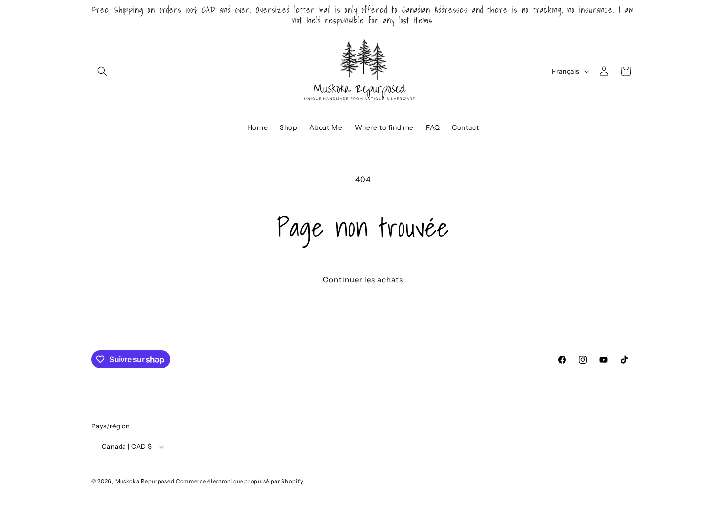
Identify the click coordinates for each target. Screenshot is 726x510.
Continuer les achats (363, 279)
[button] (102, 71)
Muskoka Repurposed (145, 481)
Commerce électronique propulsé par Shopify (239, 481)
